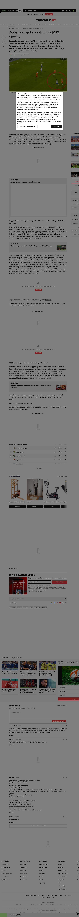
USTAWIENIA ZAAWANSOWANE (27, 126)
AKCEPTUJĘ (56, 126)
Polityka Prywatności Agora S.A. (30, 109)
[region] (39, 111)
